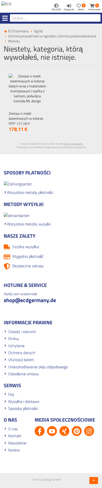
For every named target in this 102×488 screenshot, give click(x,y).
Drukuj (13, 338)
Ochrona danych (21, 353)
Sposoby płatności (23, 408)
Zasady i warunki (22, 331)
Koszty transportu (73, 144)
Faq (11, 394)
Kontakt (15, 436)
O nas (13, 429)
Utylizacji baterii (21, 360)
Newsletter (17, 443)
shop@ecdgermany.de (30, 300)
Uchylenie (16, 346)
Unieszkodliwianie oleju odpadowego (38, 367)
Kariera (14, 450)
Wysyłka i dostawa (23, 401)
